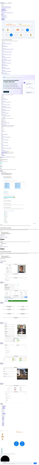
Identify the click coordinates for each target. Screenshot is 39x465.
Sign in (2, 154)
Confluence (3, 423)
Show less (4, 258)
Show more (1, 258)
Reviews (3, 419)
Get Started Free (5, 152)
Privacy (3, 418)
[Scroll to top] (5, 460)
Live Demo (34, 223)
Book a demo (2, 118)
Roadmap (3, 417)
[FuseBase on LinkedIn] (1, 450)
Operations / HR (1, 246)
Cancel (1, 159)
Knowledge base (4, 408)
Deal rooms (3, 407)
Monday (3, 425)
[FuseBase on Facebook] (1, 448)
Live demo (1, 170)
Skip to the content (2, 2)
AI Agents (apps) (4, 406)
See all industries (3, 117)
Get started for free (3, 155)
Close (0, 166)
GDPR (3, 414)
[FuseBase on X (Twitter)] (1, 449)
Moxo (3, 422)
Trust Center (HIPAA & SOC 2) (4, 413)
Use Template (1, 171)
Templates (3, 416)
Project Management (5, 246)
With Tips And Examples (4, 172)
